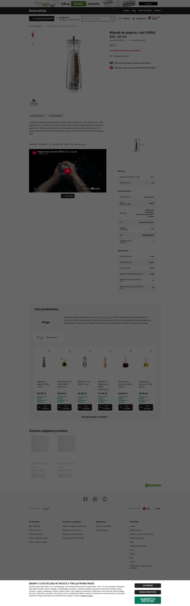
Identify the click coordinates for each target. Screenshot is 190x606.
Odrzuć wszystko (147, 592)
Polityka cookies (86, 596)
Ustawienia (148, 585)
